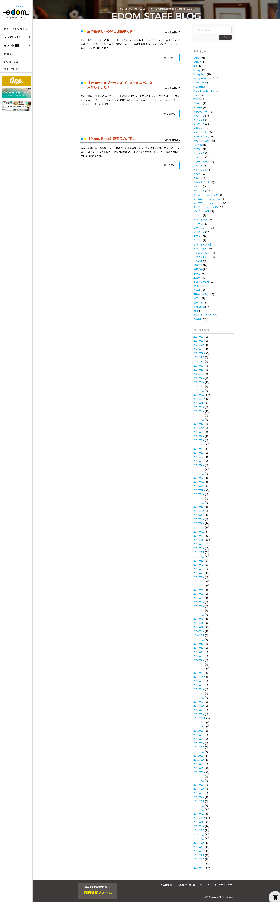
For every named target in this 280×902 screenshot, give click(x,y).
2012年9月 (198, 731)
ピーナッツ (199, 224)
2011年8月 (198, 780)
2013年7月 (198, 689)
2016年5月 (198, 560)
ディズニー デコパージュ (206, 199)
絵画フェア (199, 302)
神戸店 (196, 298)
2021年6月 (198, 349)
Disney (196, 70)
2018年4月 (198, 465)
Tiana (196, 95)
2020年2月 (198, 386)
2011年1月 (198, 809)
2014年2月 (198, 660)
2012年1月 (198, 764)
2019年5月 (198, 423)
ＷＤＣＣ (198, 103)
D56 (195, 66)
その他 (196, 178)
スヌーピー (199, 165)
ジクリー (198, 149)
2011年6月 (198, 789)
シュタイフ (199, 153)
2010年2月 (198, 855)
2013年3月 (198, 706)
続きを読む (169, 58)
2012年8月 (198, 735)
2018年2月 (198, 473)
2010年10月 (199, 822)
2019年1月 (198, 440)
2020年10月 (199, 353)
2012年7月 (198, 739)
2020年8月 (198, 361)
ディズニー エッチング (205, 194)
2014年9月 (198, 631)
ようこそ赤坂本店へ (203, 244)
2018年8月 (198, 452)
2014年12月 (199, 623)
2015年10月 (199, 589)
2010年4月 (198, 847)
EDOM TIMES (11, 61)
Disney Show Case (202, 78)
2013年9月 (198, 681)
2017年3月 (198, 519)
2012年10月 (199, 726)
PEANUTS (198, 87)
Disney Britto (199, 74)
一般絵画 (198, 261)
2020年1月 (198, 390)
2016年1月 (198, 577)
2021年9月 (198, 336)
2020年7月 (198, 365)
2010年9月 (198, 826)
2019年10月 (199, 403)
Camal (196, 58)
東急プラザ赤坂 (201, 282)
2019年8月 (198, 411)
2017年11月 (199, 486)
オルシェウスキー (202, 141)
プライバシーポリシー (221, 884)
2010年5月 (198, 843)
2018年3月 (198, 469)
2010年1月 (198, 859)
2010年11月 (199, 818)
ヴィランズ (199, 120)
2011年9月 (198, 776)
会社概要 (167, 884)
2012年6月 (198, 743)
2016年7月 (198, 552)
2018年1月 (198, 477)
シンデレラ (199, 157)
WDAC (196, 99)
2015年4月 (198, 614)
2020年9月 (198, 357)
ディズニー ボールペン (205, 207)
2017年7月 (198, 502)
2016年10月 (199, 540)
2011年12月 (199, 768)
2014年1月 (198, 664)
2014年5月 (198, 648)
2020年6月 (198, 369)
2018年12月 (199, 444)
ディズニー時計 (201, 211)
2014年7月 (198, 639)
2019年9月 (198, 407)
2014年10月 (199, 627)
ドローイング (200, 219)
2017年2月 (198, 523)
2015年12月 (199, 581)
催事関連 (198, 265)
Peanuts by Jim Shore (204, 91)
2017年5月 (198, 511)
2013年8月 (198, 685)
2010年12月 (199, 814)
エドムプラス (200, 128)
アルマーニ (199, 116)
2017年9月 (198, 494)
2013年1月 (198, 714)
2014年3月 (198, 656)
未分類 (196, 277)
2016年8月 (198, 548)
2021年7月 (198, 345)
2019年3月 (198, 432)
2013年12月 (199, 668)
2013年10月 (199, 677)
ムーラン (198, 240)
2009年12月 (199, 863)
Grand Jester (200, 82)
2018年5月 (198, 461)
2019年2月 (198, 436)
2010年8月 (198, 830)
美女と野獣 (199, 306)
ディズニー (199, 190)
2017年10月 (199, 490)
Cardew (197, 62)
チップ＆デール (201, 182)
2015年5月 (198, 610)
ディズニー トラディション (208, 203)
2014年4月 (198, 652)
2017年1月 (198, 527)
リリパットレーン (202, 257)
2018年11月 (199, 448)
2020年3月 (198, 382)
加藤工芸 (198, 269)
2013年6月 (198, 693)
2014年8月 (198, 635)
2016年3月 (198, 569)
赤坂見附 (198, 319)
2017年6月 (198, 506)
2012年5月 (198, 747)
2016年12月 (199, 531)
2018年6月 (198, 457)
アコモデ (198, 107)
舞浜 (195, 311)
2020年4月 (198, 378)
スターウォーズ (201, 161)
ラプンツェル (200, 248)
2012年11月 (199, 722)
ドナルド (198, 215)
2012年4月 (198, 751)
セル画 (196, 174)
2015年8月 (198, 598)
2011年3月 (198, 801)
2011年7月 (198, 784)
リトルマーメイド (202, 253)
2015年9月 (198, 594)
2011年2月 (198, 805)
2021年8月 (198, 340)
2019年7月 (198, 415)
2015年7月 (198, 602)
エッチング (199, 124)
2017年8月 (198, 498)
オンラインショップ (15, 28)
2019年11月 (199, 399)
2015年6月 (198, 606)
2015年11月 (199, 585)
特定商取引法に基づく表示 (190, 884)
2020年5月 (198, 374)
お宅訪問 (198, 145)
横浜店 (196, 286)
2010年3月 (198, 851)
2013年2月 (198, 710)
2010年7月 (198, 834)
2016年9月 (198, 544)
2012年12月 (199, 718)
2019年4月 (198, 428)
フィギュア (199, 232)
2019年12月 (199, 394)
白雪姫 (196, 290)
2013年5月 (198, 697)
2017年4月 (198, 515)
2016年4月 (198, 565)
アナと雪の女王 (201, 112)
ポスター (198, 236)
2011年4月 (198, 797)
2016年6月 (198, 556)
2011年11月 (199, 772)
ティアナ (197, 186)
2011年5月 (198, 793)
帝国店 (196, 273)
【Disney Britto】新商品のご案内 (111, 139)
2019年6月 (198, 419)
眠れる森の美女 (201, 294)
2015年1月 (198, 618)
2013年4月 (198, 701)
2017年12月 (199, 482)
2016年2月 (198, 573)
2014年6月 (198, 643)
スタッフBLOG (11, 69)
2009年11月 (199, 867)
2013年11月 (199, 672)
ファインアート (201, 228)
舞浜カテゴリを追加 (203, 315)
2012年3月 (198, 755)
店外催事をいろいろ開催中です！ (111, 31)
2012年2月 (198, 760)
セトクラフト (200, 170)
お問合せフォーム (98, 892)
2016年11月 (199, 535)
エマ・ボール (200, 132)
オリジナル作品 (201, 136)
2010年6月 (198, 838)
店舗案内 (9, 53)
